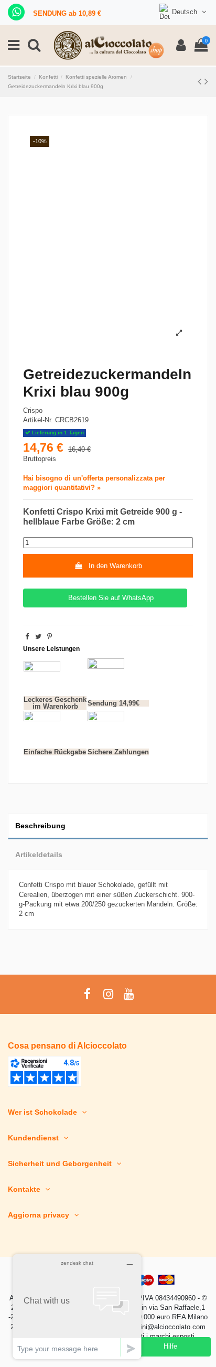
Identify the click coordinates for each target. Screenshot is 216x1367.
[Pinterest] (49, 636)
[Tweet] (38, 636)
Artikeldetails (38, 854)
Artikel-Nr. (38, 420)
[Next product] (206, 81)
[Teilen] (27, 636)
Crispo (32, 410)
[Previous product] (201, 81)
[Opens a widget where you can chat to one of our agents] (77, 1306)
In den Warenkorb (115, 566)
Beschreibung (40, 825)
